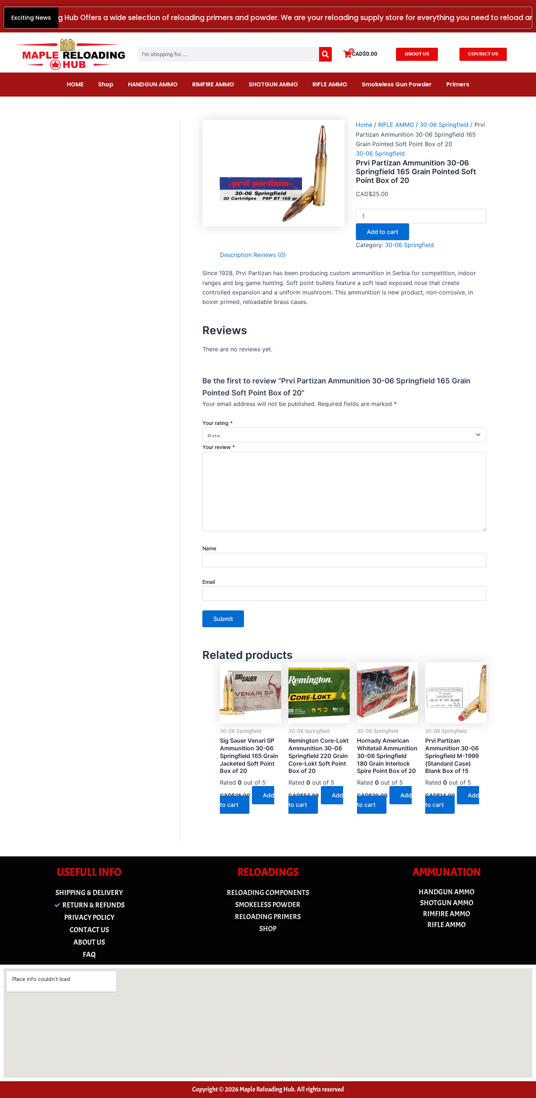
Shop (105, 84)
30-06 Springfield (444, 124)
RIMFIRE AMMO (213, 84)
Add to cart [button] (247, 800)
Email (208, 582)
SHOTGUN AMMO (273, 84)
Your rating (217, 423)
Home (364, 124)
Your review (218, 447)
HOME (75, 84)
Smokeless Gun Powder (397, 84)
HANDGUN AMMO (153, 84)
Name (209, 548)
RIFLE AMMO (329, 84)
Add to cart (382, 231)
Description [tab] (236, 254)
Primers (457, 84)
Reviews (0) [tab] (269, 254)
